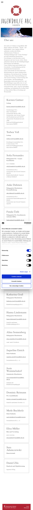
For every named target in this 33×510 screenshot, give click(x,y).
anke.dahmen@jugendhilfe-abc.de (15, 193)
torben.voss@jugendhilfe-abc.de (14, 139)
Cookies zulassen (16, 276)
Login (27, 506)
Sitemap (14, 506)
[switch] (29, 255)
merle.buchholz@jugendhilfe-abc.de (15, 417)
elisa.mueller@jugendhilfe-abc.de (15, 438)
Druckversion (8, 506)
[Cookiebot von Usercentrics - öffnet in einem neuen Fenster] (24, 223)
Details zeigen (24, 271)
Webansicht (26, 507)
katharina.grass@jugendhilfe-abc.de (15, 301)
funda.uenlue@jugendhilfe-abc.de (15, 220)
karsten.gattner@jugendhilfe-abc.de (15, 106)
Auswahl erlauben (16, 281)
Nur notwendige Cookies (16, 286)
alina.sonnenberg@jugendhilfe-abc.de (16, 339)
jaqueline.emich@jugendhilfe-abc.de (16, 357)
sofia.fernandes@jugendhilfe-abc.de (15, 166)
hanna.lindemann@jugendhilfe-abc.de (16, 319)
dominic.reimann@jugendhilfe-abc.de (16, 399)
